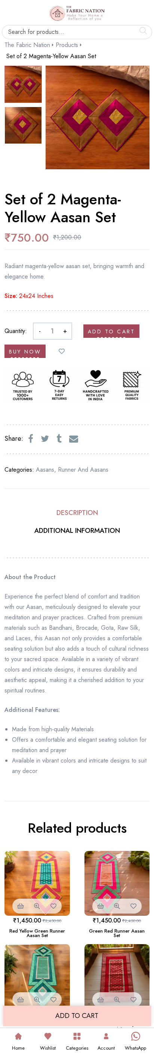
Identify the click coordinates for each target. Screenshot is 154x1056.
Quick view (37, 906)
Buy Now (25, 351)
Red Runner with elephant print (116, 1026)
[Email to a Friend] (73, 438)
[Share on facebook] (30, 438)
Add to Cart (76, 1016)
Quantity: (15, 331)
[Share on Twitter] (45, 438)
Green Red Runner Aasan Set (117, 933)
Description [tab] (77, 513)
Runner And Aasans (83, 469)
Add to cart (111, 331)
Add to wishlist (61, 351)
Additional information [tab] (77, 530)
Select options (20, 906)
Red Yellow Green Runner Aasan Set (37, 933)
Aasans (45, 469)
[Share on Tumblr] (59, 438)
